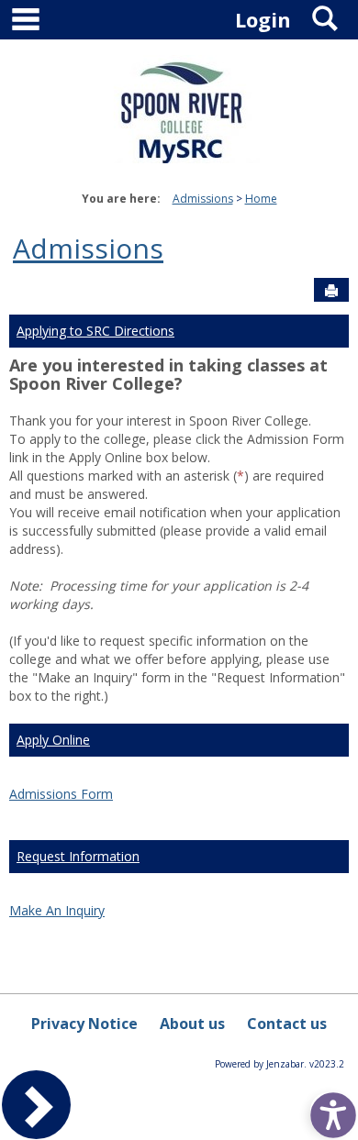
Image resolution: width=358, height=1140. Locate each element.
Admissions (203, 198)
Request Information (78, 856)
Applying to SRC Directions (95, 330)
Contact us (287, 1023)
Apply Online (53, 739)
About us (192, 1023)
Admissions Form (61, 793)
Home (261, 198)
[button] (328, 1110)
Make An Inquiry (57, 910)
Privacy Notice (84, 1023)
